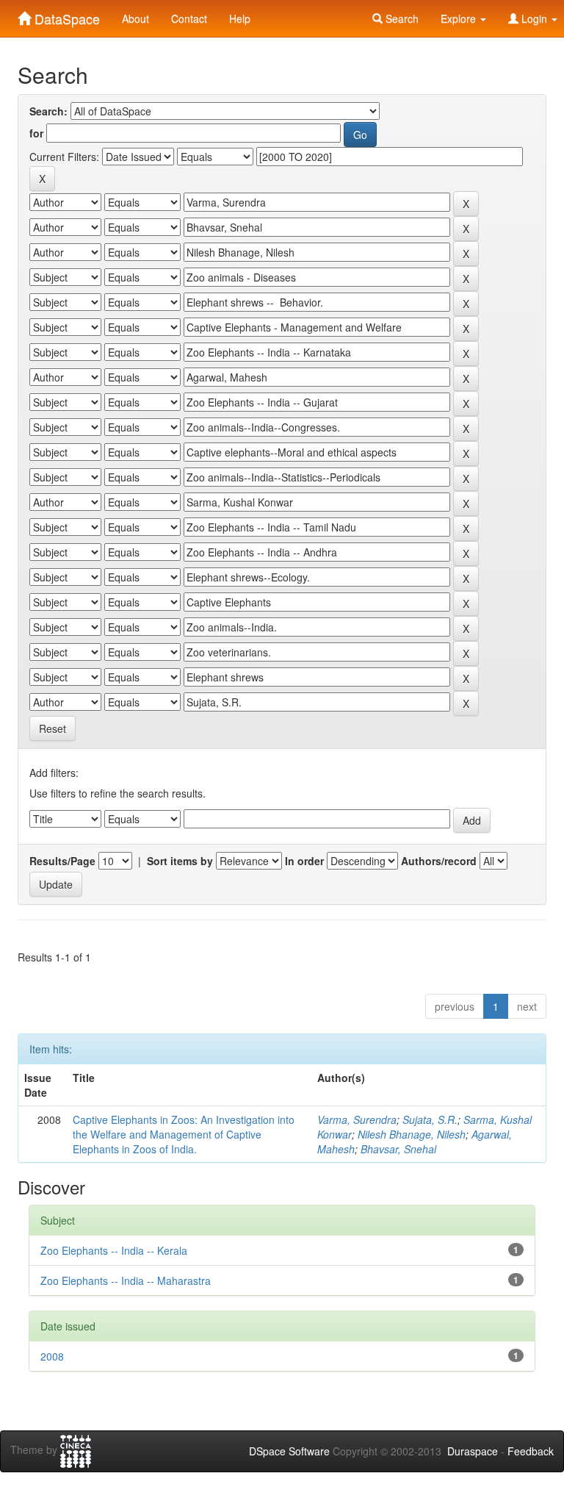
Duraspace (472, 1451)
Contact (189, 18)
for (36, 133)
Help (239, 18)
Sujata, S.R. (430, 1119)
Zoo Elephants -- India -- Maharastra (125, 1280)
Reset (52, 728)
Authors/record (439, 860)
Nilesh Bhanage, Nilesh (412, 1134)
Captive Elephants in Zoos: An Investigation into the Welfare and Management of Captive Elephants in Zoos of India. (183, 1134)
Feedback (530, 1451)
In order (304, 860)
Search (401, 18)
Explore (460, 18)
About (135, 18)
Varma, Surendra (357, 1119)
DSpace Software (289, 1451)
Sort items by (180, 860)
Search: (48, 111)
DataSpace (65, 15)
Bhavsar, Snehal (398, 1149)
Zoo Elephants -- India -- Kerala (113, 1250)
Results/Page (62, 860)
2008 (52, 1356)
